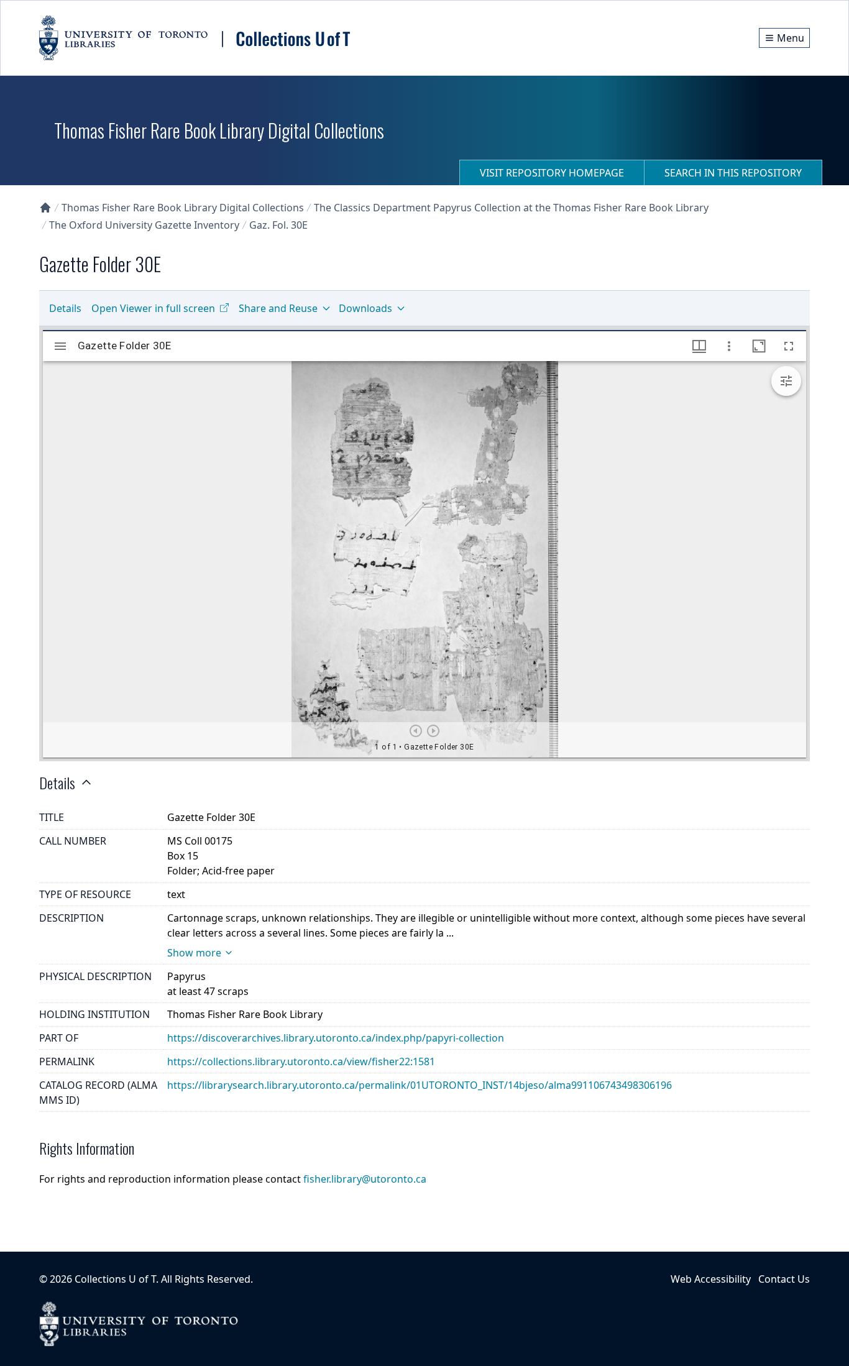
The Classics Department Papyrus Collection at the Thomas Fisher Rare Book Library (511, 207)
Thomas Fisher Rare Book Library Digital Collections (183, 207)
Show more (194, 953)
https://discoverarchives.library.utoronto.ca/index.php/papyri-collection (335, 1038)
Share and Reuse (278, 308)
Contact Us (784, 1279)
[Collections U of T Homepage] (45, 207)
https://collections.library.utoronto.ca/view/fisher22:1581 (301, 1061)
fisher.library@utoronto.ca (364, 1179)
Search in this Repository (733, 173)
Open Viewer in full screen (153, 308)
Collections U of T (115, 1279)
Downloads (365, 308)
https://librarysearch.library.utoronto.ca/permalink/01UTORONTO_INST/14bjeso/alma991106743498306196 (419, 1085)
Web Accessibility (711, 1279)
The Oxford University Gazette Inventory (144, 225)
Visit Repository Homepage (552, 173)
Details (65, 308)
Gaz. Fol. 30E (278, 225)
